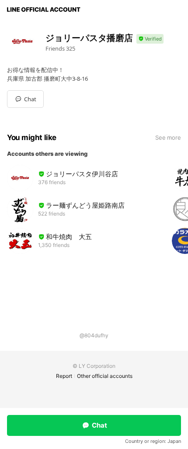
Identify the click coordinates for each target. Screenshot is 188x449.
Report (64, 376)
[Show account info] (150, 39)
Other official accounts (104, 376)
